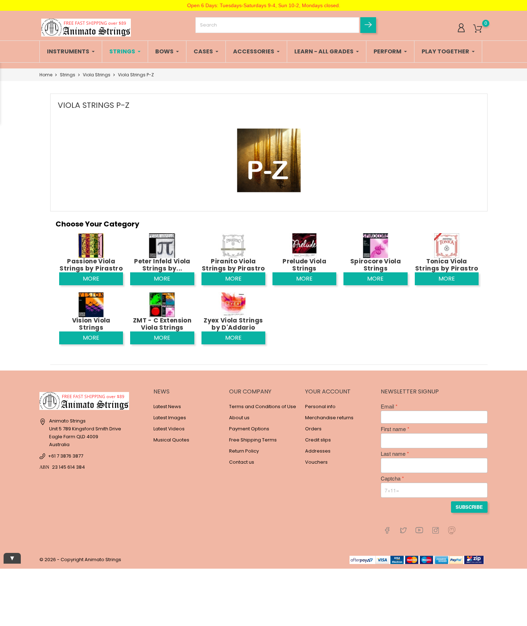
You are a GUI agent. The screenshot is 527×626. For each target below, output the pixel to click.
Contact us (241, 462)
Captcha (390, 478)
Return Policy (244, 451)
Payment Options (249, 428)
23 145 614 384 (68, 467)
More (91, 278)
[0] (477, 29)
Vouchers (316, 462)
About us (239, 417)
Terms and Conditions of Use (262, 406)
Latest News (167, 406)
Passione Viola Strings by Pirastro (91, 265)
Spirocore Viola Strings (375, 265)
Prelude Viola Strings (304, 265)
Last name (393, 453)
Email (387, 406)
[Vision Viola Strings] (91, 304)
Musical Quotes (171, 439)
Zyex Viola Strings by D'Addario (233, 324)
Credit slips (318, 439)
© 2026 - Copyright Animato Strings (80, 559)
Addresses (318, 451)
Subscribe (469, 506)
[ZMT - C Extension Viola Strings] (162, 304)
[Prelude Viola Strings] (304, 245)
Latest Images (169, 417)
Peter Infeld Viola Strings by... (162, 265)
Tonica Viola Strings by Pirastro (446, 265)
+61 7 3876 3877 (65, 456)
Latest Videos (169, 428)
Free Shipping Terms (253, 439)
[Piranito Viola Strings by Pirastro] (233, 245)
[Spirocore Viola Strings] (375, 245)
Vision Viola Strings (91, 324)
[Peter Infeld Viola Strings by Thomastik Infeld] (162, 245)
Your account (328, 391)
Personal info (320, 406)
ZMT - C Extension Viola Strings (162, 324)
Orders (313, 428)
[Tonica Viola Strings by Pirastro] (447, 245)
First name (393, 429)
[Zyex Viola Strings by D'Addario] (233, 304)
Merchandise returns (329, 417)
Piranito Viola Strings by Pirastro (233, 265)
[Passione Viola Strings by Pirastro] (91, 245)
